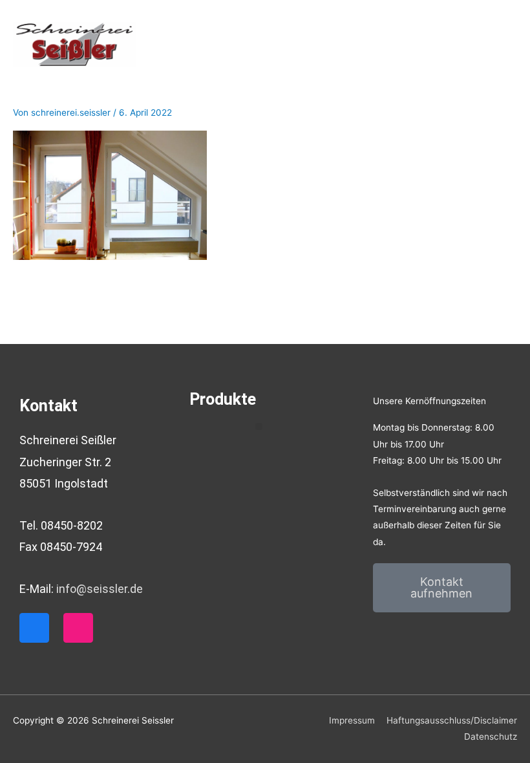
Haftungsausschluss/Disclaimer (452, 720)
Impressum (352, 720)
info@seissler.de (99, 589)
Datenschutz (490, 736)
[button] (258, 426)
